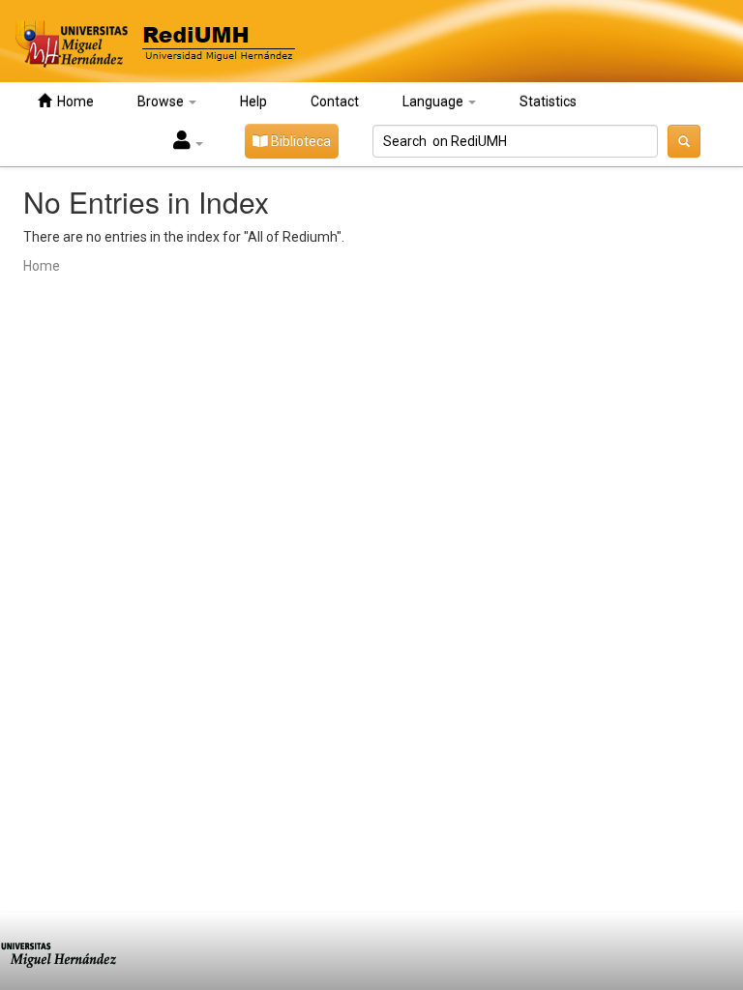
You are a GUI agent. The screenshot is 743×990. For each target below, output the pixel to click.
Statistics (548, 101)
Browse (162, 101)
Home (72, 101)
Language (434, 101)
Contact (335, 101)
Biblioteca (299, 141)
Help (253, 101)
